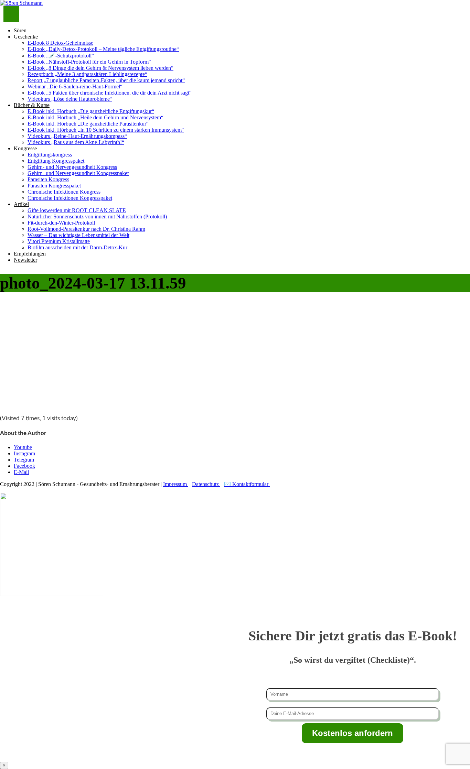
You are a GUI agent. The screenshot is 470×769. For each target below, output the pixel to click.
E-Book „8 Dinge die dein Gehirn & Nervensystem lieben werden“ (100, 68)
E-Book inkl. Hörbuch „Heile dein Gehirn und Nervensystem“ (95, 117)
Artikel (21, 204)
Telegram (24, 460)
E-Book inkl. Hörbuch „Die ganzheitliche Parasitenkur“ (88, 124)
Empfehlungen (30, 254)
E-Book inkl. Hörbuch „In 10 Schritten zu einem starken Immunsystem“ (106, 130)
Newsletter (25, 260)
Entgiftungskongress (50, 155)
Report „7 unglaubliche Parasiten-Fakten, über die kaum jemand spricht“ (106, 80)
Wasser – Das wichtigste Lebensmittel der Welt (78, 235)
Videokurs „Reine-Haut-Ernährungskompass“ (77, 136)
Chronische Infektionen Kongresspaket (70, 198)
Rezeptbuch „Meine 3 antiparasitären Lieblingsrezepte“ (87, 74)
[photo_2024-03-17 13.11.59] (51, 405)
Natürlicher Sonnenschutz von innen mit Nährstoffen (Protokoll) (97, 216)
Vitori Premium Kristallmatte (59, 241)
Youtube (23, 447)
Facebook (24, 466)
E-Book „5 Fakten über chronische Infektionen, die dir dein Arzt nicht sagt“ (110, 93)
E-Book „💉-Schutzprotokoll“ (61, 55)
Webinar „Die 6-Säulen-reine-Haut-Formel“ (75, 86)
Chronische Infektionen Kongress (64, 192)
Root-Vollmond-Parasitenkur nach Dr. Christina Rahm (86, 229)
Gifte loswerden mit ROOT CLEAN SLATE (77, 210)
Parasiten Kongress (48, 179)
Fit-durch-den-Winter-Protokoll (61, 223)
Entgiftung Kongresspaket (56, 161)
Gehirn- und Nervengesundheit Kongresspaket (78, 173)
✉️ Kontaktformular (247, 484)
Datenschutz (206, 484)
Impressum (175, 484)
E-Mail (21, 472)
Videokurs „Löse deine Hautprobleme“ (70, 99)
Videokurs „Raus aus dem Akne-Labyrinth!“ (76, 142)
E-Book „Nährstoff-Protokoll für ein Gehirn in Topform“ (89, 62)
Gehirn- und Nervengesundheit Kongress (72, 167)
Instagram (24, 453)
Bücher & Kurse (32, 105)
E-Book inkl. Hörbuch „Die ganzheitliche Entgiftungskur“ (91, 111)
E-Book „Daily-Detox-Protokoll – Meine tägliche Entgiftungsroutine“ (103, 49)
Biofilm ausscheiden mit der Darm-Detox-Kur (77, 247)
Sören (20, 30)
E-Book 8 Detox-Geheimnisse (60, 43)
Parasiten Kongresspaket (54, 185)
